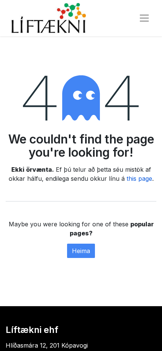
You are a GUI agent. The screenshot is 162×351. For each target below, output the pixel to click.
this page (139, 178)
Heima (81, 251)
